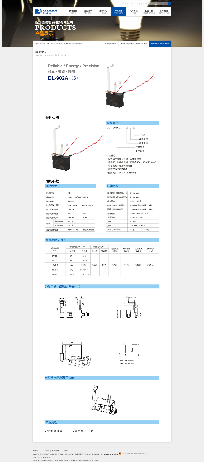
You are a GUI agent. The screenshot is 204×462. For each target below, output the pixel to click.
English (144, 4)
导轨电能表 (73, 460)
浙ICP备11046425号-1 (109, 454)
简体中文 (134, 4)
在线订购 (55, 451)
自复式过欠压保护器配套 (73, 44)
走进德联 (36, 451)
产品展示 (58, 44)
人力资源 (45, 451)
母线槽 (80, 460)
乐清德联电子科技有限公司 (45, 11)
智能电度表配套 (110, 44)
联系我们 (65, 451)
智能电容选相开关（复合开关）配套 (133, 44)
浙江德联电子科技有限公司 (50, 454)
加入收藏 (125, 4)
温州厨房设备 (63, 460)
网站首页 (50, 44)
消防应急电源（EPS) (91, 460)
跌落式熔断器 (53, 460)
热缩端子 (44, 460)
